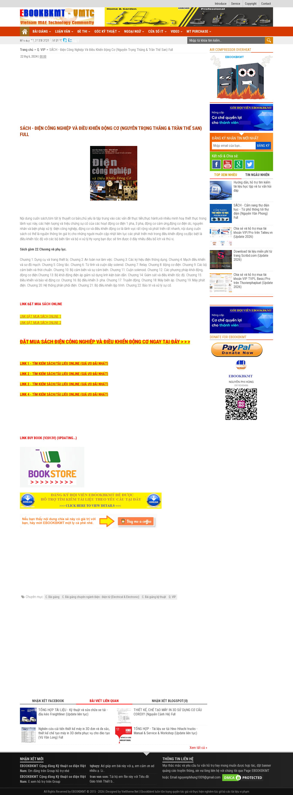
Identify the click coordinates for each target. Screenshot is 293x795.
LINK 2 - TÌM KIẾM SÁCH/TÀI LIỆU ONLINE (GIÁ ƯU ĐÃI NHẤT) (64, 374)
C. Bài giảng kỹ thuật (154, 597)
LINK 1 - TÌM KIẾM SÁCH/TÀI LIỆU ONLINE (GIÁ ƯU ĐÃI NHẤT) (64, 363)
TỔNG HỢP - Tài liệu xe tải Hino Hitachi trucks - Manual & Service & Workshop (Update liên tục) (166, 731)
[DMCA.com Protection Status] (242, 777)
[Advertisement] (113, 90)
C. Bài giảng (52, 597)
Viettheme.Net (130, 791)
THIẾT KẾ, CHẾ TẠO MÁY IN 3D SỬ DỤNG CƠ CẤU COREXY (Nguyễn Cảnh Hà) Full (168, 712)
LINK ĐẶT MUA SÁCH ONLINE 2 (40, 323)
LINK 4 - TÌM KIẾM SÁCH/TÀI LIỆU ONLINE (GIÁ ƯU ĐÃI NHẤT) (64, 394)
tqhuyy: (95, 766)
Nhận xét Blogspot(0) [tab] (170, 701)
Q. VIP (41, 50)
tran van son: (99, 777)
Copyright (251, 3)
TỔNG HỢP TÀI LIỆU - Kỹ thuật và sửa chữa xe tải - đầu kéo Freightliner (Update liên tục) (73, 712)
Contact (266, 3)
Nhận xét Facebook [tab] (48, 701)
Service (235, 3)
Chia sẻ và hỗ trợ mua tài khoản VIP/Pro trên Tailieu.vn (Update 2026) (253, 232)
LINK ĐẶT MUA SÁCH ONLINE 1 (40, 316)
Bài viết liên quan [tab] (104, 701)
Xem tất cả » (198, 748)
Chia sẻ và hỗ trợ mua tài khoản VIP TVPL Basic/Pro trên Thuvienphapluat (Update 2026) (253, 281)
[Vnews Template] (57, 17)
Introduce (221, 3)
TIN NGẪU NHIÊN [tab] (257, 175)
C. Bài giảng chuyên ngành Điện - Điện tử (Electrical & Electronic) (100, 597)
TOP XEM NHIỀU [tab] (225, 175)
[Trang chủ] (25, 31)
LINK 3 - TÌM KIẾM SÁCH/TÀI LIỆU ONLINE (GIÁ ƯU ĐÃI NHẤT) (64, 384)
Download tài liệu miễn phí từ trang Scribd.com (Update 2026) (253, 255)
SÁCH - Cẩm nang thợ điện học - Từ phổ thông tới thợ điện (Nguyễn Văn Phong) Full (251, 211)
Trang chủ (27, 50)
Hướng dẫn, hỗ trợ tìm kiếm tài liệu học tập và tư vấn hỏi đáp (252, 186)
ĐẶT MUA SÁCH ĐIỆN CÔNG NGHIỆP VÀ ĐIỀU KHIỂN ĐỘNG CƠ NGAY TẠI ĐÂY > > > (105, 342)
